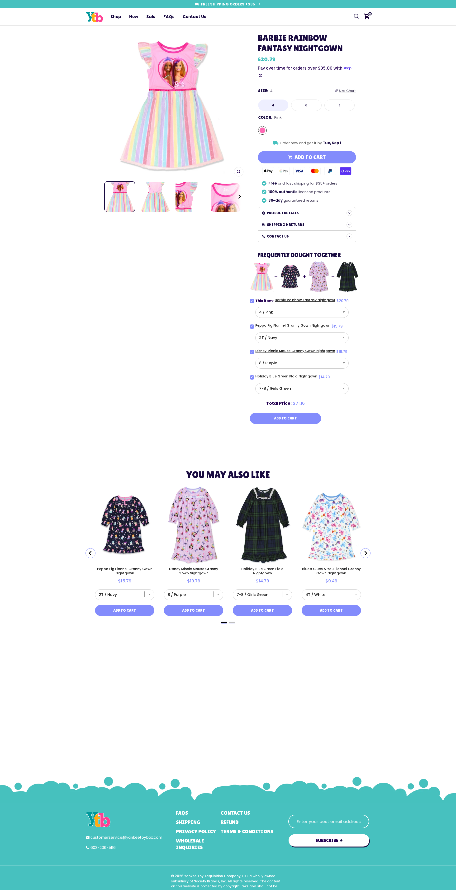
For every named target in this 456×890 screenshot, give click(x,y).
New (133, 16)
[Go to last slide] (90, 553)
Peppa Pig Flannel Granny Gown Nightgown (292, 325)
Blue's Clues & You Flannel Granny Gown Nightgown (331, 571)
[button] (235, 196)
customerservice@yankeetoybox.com (126, 837)
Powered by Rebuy (228, 629)
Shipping (188, 822)
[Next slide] (365, 553)
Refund (230, 822)
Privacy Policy (196, 831)
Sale (150, 16)
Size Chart (347, 90)
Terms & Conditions (247, 831)
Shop (115, 16)
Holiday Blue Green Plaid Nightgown (286, 376)
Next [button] (238, 105)
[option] (171, 104)
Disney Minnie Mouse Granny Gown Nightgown (295, 350)
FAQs (169, 16)
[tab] (224, 622)
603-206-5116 (103, 847)
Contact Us (194, 16)
